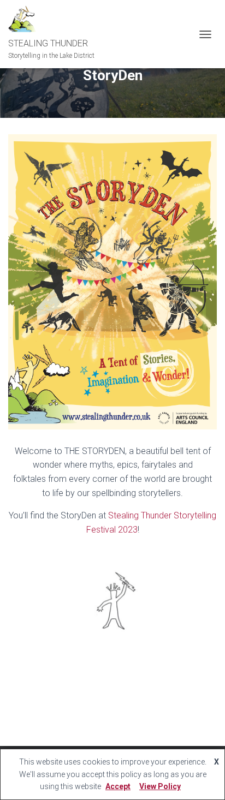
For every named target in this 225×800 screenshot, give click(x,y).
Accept (118, 786)
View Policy (160, 786)
